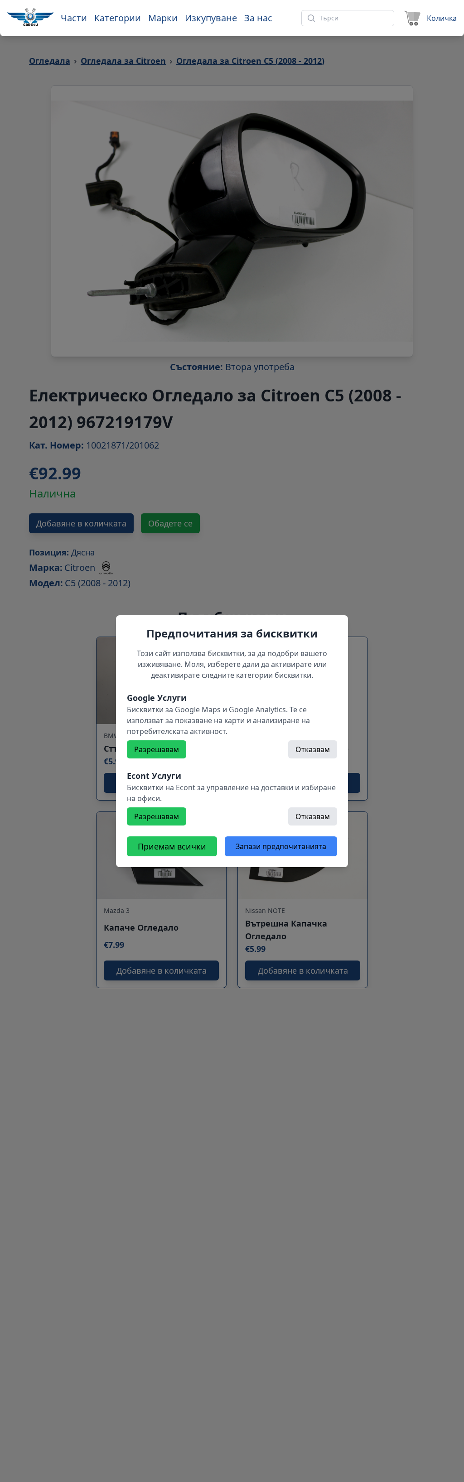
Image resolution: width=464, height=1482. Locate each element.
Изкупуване (211, 18)
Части (74, 18)
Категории (117, 18)
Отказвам (312, 749)
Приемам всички (172, 846)
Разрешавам (156, 749)
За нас (258, 18)
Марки (163, 18)
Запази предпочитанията (281, 846)
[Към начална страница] (30, 17)
